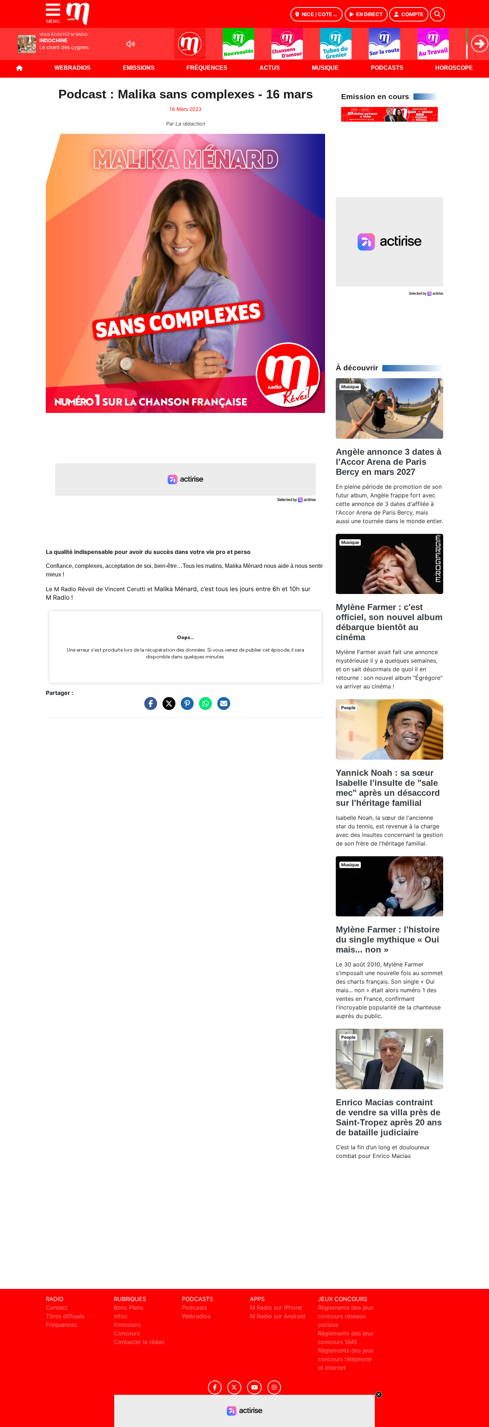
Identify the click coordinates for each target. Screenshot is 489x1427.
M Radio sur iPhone (276, 1307)
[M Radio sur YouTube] (254, 1387)
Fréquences (207, 68)
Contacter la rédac (139, 1341)
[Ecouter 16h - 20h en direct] (389, 113)
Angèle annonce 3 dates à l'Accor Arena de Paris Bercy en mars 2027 (388, 462)
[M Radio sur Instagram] (274, 1387)
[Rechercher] (437, 14)
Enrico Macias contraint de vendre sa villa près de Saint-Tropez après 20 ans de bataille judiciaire (389, 1117)
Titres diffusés (65, 1316)
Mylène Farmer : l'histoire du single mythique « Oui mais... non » (388, 939)
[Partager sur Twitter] (167, 707)
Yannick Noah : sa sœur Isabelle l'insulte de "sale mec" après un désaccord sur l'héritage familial (388, 788)
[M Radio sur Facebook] (215, 1387)
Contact (57, 1307)
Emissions (139, 68)
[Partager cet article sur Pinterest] (185, 707)
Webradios (72, 68)
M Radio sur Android (277, 1316)
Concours (127, 1333)
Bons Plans (128, 1307)
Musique (325, 68)
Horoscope (454, 68)
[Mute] (130, 44)
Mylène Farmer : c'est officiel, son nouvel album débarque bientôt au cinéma (389, 622)
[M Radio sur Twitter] (234, 1387)
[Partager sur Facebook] (149, 707)
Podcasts (387, 68)
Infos (120, 1316)
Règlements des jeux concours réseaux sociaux (346, 1316)
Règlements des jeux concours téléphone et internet (346, 1359)
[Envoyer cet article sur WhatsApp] (203, 707)
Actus (270, 68)
